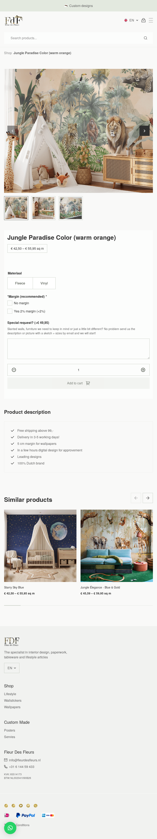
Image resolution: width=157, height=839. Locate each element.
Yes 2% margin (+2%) (29, 311)
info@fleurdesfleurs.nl (25, 760)
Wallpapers (12, 707)
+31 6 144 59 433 (21, 766)
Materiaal (15, 273)
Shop (8, 52)
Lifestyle (10, 693)
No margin (21, 303)
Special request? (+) (28, 322)
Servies (9, 736)
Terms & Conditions (16, 825)
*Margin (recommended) (27, 296)
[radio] (20, 283)
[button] (144, 131)
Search (145, 38)
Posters (9, 730)
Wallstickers (12, 700)
